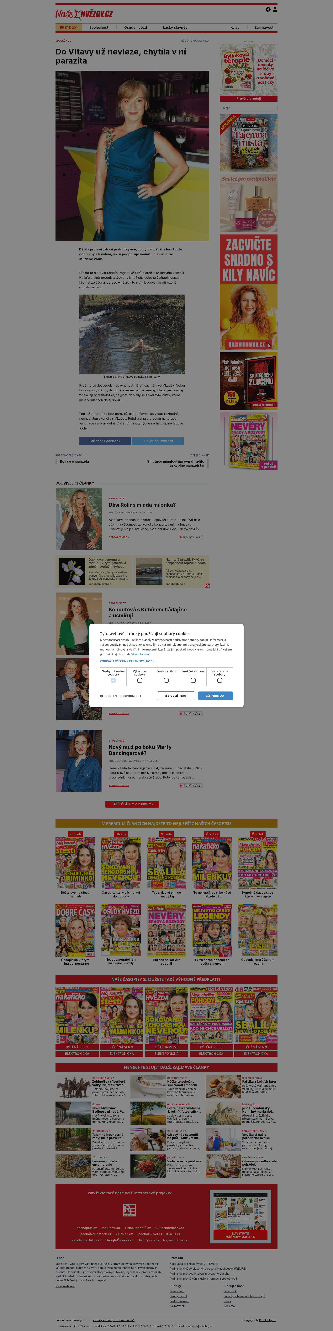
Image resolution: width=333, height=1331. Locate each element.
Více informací (140, 654)
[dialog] (166, 665)
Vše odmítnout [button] (176, 695)
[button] (166, 661)
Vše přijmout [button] (215, 695)
